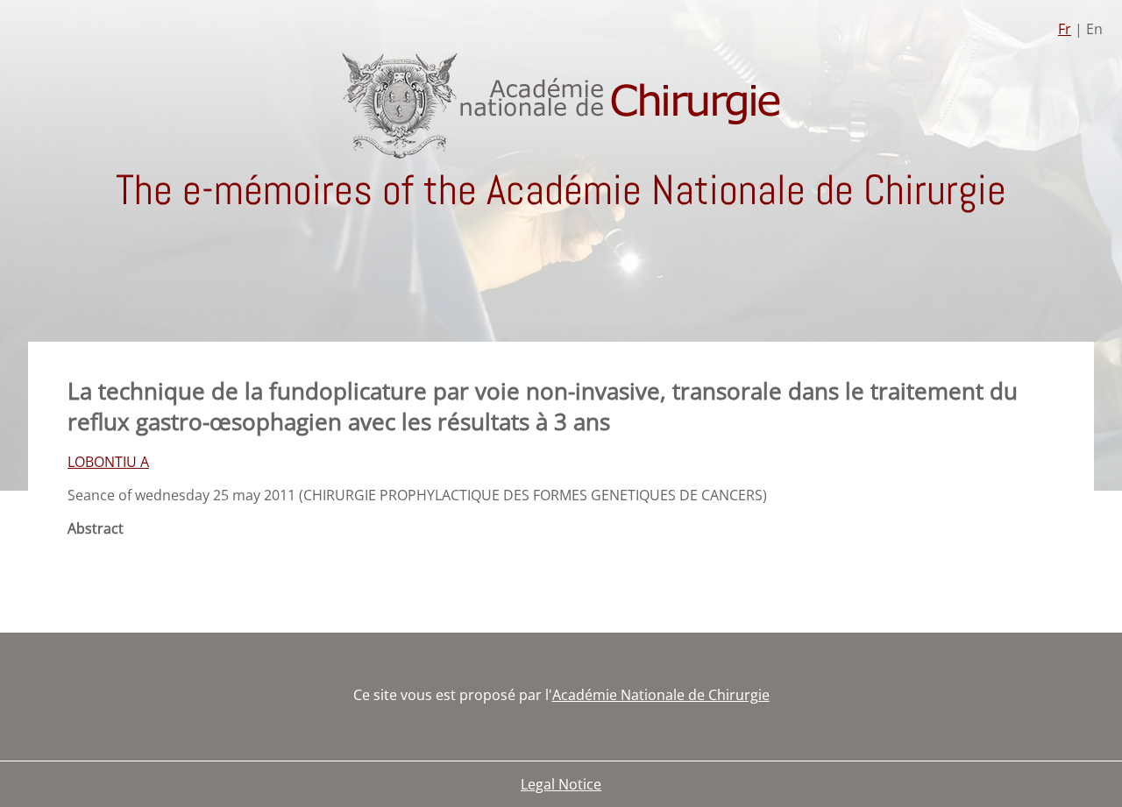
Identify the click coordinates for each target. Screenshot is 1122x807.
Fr (1064, 29)
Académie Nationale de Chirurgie (661, 694)
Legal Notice (561, 784)
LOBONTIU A (108, 461)
